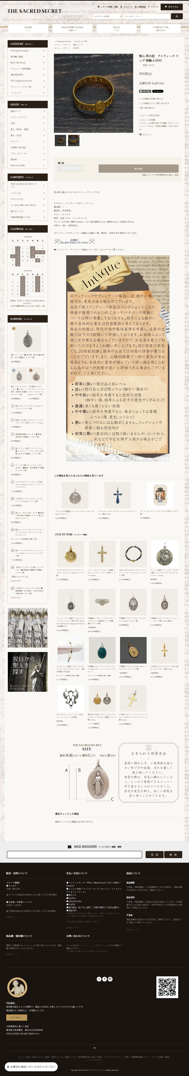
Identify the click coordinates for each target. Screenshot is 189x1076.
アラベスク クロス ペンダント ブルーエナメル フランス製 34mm (117, 512)
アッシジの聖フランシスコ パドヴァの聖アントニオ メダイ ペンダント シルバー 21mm (164, 572)
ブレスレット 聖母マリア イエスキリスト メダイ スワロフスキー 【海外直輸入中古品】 (70, 669)
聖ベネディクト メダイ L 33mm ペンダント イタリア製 (29, 407)
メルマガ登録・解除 (109, 6)
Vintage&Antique (63, 41)
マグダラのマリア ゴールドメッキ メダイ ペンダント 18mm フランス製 (70, 572)
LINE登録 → (17, 1017)
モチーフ (66, 44)
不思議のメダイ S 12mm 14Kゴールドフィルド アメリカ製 (132, 667)
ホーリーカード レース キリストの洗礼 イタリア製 (159, 512)
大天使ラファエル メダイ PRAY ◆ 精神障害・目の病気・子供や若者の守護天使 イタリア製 (29, 591)
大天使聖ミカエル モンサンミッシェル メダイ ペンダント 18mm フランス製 (36, 390)
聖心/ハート (78, 44)
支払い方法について (34, 1057)
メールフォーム (86, 945)
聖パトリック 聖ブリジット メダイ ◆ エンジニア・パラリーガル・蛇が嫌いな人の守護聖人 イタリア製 (29, 451)
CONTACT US (160, 29)
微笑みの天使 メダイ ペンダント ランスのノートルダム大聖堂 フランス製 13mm (102, 717)
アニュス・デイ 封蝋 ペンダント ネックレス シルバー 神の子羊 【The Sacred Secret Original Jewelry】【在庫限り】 (70, 622)
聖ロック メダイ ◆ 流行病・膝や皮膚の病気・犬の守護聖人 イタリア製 (27, 356)
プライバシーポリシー (113, 1057)
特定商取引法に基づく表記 (167, 174)
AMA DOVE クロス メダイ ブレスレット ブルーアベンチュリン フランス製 (133, 572)
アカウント (128, 6)
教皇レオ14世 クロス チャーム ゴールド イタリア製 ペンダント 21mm (29, 421)
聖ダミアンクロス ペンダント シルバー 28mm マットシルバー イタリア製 (29, 553)
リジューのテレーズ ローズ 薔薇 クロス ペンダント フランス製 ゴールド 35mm (102, 572)
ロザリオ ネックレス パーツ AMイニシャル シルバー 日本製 (70, 715)
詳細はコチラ (12, 916)
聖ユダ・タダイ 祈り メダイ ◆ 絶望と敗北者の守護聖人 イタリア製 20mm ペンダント (29, 515)
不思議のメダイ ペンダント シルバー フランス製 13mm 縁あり (164, 619)
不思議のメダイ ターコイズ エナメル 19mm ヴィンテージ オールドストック (102, 669)
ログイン (154, 6)
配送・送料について (54, 1057)
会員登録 (142, 6)
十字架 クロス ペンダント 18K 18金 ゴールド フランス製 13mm (164, 667)
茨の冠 (76, 48)
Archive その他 (80, 41)
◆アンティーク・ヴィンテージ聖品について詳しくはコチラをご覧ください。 (90, 249)
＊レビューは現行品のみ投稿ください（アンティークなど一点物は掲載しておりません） (158, 124)
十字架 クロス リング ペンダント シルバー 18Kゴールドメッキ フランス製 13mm (133, 717)
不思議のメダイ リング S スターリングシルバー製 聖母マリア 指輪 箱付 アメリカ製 (101, 621)
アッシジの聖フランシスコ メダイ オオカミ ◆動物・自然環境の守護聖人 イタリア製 (29, 468)
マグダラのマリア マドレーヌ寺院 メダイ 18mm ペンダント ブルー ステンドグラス (29, 484)
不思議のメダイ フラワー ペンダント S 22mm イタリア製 (132, 619)
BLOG (116, 29)
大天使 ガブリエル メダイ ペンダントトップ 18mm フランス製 (29, 499)
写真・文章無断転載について (137, 1057)
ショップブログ (93, 1059)
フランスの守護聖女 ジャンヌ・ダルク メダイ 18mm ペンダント (74, 512)
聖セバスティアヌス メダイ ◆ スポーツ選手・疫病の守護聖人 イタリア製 (19, 390)
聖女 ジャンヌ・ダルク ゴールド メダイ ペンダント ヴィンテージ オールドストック (29, 532)
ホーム (57, 44)
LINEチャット (101, 945)
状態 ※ (57, 225)
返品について (148, 174)
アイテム (173, 6)
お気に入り (147, 134)
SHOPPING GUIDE (72, 29)
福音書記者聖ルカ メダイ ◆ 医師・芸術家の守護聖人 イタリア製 (29, 435)
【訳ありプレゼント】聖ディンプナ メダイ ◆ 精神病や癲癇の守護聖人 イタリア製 (29, 570)
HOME (28, 29)
